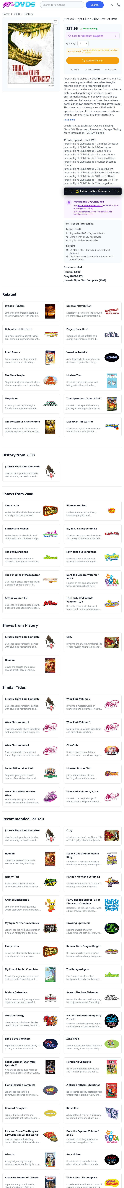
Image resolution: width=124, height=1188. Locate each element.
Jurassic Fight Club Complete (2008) (85, 280)
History (28, 14)
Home (5, 14)
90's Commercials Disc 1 (90, 205)
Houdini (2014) (72, 272)
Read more (69, 119)
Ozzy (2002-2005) (73, 276)
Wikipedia (98, 132)
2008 (17, 14)
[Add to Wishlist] (55, 21)
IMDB (89, 132)
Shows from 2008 (17, 493)
